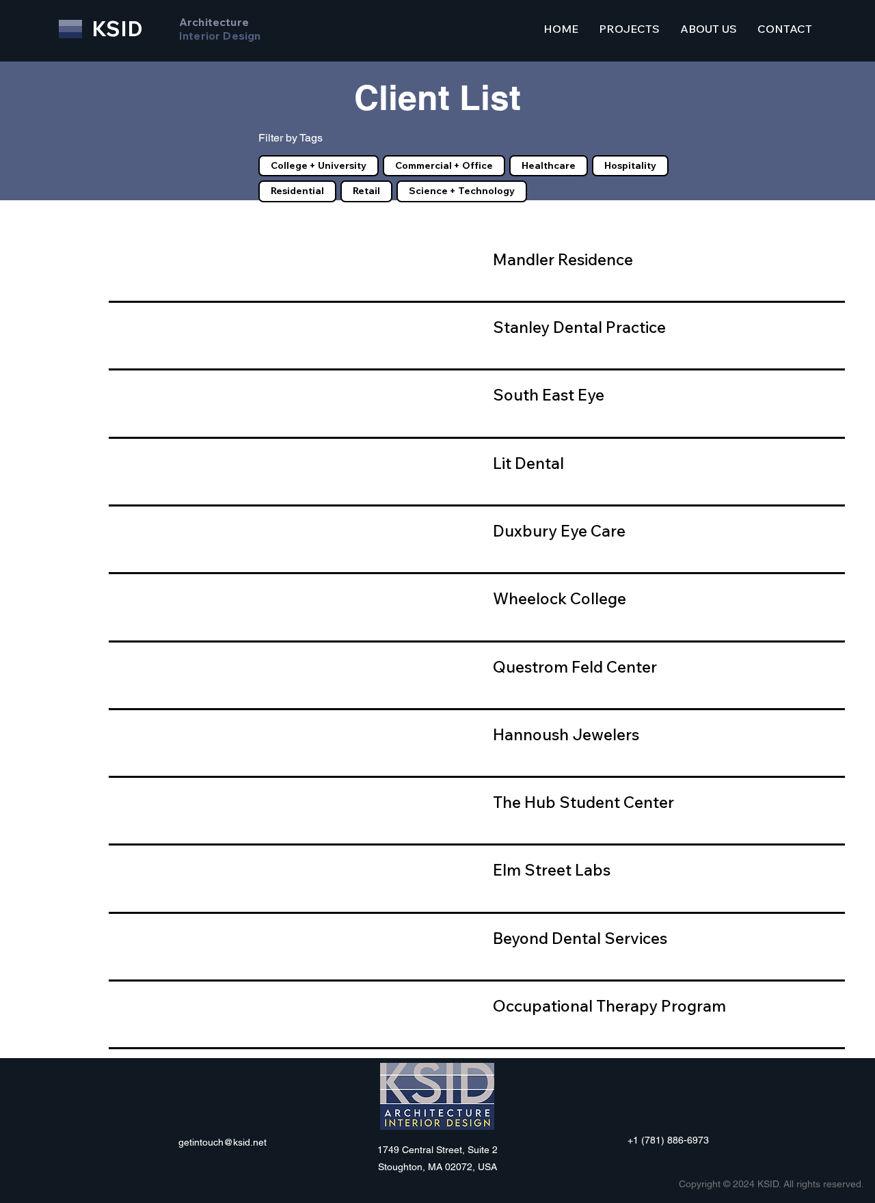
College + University (318, 165)
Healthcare (549, 165)
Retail (366, 191)
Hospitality (630, 165)
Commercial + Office (444, 165)
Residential (297, 191)
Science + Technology (462, 191)
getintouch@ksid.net (222, 1142)
